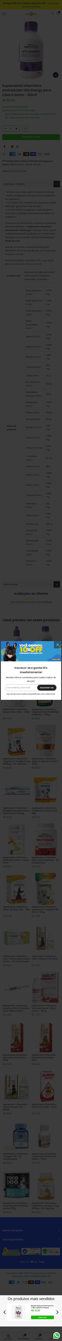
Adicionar (42, 1317)
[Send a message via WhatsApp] (57, 1336)
